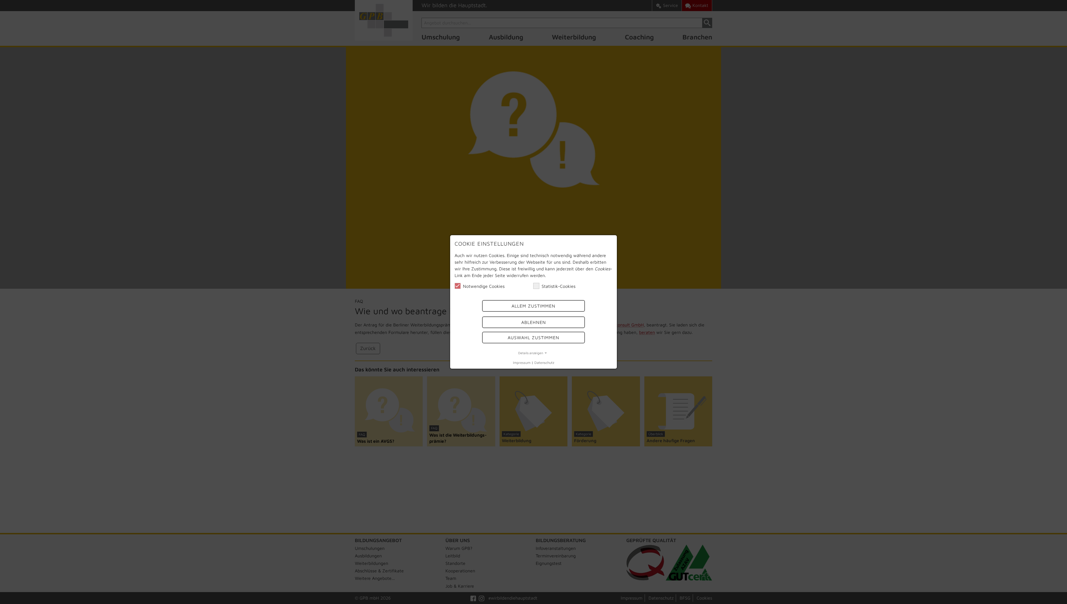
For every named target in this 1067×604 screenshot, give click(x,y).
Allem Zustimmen (533, 306)
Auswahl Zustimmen (533, 337)
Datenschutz (544, 363)
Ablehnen (533, 322)
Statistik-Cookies (558, 286)
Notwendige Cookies (484, 286)
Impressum (521, 363)
